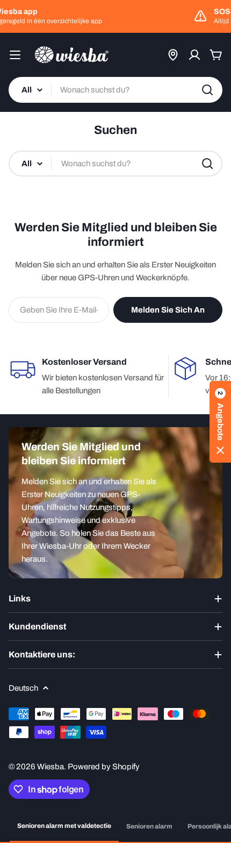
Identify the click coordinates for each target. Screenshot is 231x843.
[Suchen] (207, 89)
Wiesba (50, 766)
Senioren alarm (149, 826)
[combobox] (115, 90)
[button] (220, 422)
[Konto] (194, 54)
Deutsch (23, 688)
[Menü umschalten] (15, 54)
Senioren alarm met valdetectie (64, 826)
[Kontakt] (173, 54)
